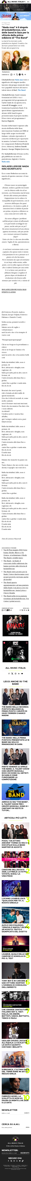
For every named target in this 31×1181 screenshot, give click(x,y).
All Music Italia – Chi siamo (9, 1165)
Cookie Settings (15, 1167)
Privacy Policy (7, 1166)
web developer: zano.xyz (15, 1169)
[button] (22, 74)
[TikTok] (23, 1161)
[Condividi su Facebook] (14, 74)
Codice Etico (24, 1165)
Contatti (18, 1165)
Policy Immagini (22, 1166)
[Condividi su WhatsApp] (11, 74)
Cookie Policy (14, 1166)
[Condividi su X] (17, 74)
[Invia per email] (25, 74)
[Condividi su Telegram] (20, 74)
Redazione (6, 72)
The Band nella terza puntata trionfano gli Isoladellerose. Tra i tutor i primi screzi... (16, 598)
